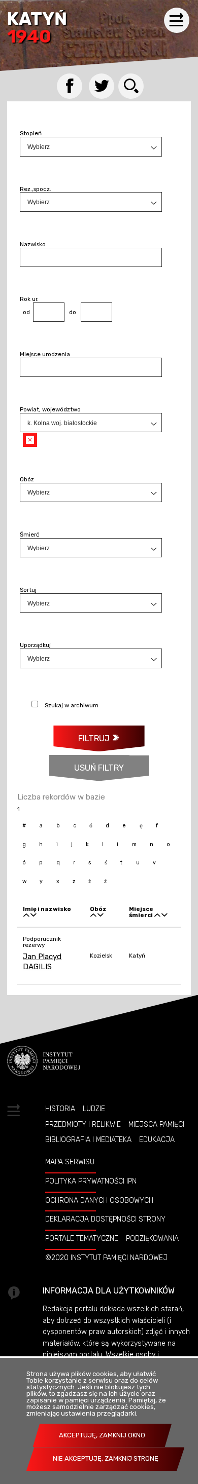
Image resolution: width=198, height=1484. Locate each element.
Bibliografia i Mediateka (88, 1139)
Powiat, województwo (50, 409)
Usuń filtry (86, 764)
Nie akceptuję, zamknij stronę (105, 1458)
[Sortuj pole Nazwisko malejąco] (33, 915)
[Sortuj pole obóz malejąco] (100, 915)
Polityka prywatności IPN (91, 1181)
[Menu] (176, 20)
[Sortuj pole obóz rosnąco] (93, 915)
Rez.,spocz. (35, 189)
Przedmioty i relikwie (83, 1124)
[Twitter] (101, 86)
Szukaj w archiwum (71, 705)
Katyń (37, 28)
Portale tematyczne (81, 1238)
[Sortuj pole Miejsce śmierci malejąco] (164, 915)
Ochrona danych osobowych (99, 1200)
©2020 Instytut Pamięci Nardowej (106, 1257)
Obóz (27, 479)
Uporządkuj (35, 645)
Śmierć (29, 534)
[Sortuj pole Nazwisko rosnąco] (26, 915)
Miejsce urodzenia (45, 354)
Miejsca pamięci (156, 1124)
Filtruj (94, 738)
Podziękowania (152, 1238)
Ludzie (94, 1109)
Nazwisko (33, 244)
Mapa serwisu (69, 1162)
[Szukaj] (131, 86)
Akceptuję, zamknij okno (102, 1435)
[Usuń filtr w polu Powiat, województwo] (30, 440)
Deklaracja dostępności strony (105, 1219)
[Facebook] (69, 86)
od (25, 312)
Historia (60, 1109)
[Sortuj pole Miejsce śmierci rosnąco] (157, 915)
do (70, 312)
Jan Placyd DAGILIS (42, 961)
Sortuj (28, 589)
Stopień (31, 133)
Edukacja (157, 1139)
